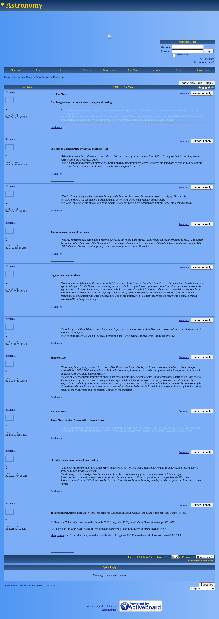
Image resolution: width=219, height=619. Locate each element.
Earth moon (207, 560)
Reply (209, 83)
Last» (160, 557)
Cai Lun (55, 528)
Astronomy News (23, 77)
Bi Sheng (55, 522)
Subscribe (207, 584)
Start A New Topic (192, 83)
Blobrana (10, 92)
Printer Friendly (201, 93)
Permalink (184, 93)
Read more (56, 127)
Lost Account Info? (204, 62)
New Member (207, 58)
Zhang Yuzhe (57, 535)
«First (128, 557)
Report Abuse (109, 609)
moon (190, 560)
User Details (109, 69)
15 (150, 557)
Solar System (42, 77)
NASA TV (86, 69)
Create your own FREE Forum (100, 605)
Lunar (197, 560)
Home (7, 77)
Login (208, 51)
